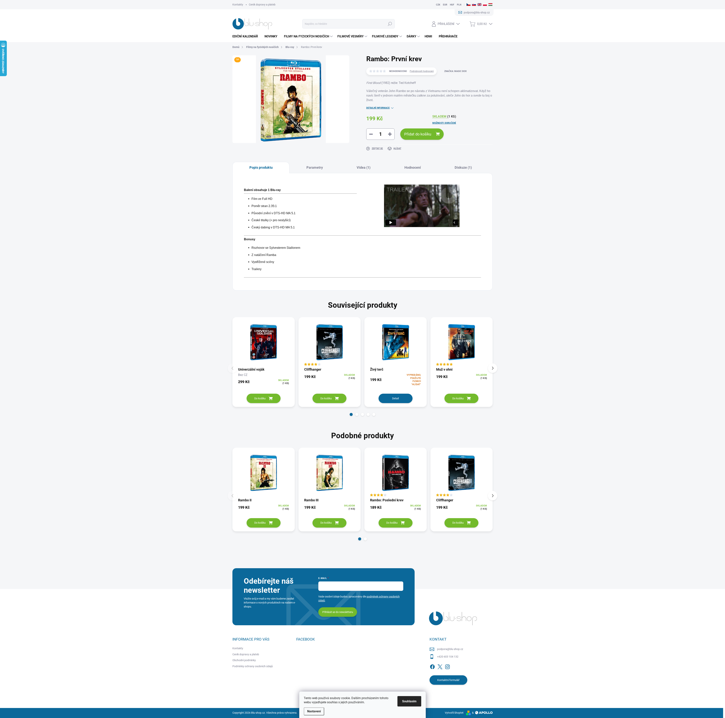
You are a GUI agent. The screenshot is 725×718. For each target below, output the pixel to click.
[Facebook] (432, 666)
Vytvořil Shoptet (454, 712)
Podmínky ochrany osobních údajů (252, 666)
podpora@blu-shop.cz (450, 649)
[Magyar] (490, 4)
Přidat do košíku (417, 134)
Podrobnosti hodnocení (422, 71)
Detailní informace (378, 108)
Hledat (390, 23)
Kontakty (237, 4)
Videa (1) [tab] (363, 167)
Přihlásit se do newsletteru (337, 612)
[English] (479, 4)
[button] (351, 414)
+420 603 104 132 (447, 656)
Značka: (455, 71)
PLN (459, 4)
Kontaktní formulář (448, 680)
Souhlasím (409, 701)
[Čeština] (468, 4)
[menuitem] (246, 36)
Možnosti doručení (444, 123)
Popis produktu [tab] (261, 167)
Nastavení (314, 711)
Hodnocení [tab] (412, 167)
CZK (438, 4)
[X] (440, 666)
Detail (395, 398)
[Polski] (485, 4)
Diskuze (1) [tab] (463, 167)
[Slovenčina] (474, 4)
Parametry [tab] (314, 167)
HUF (452, 4)
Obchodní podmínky (244, 660)
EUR (445, 4)
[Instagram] (447, 666)
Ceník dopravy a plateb (262, 4)
